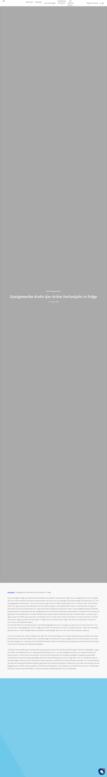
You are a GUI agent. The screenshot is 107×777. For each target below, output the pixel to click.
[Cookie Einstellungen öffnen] (4, 774)
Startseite (11, 592)
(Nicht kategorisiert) (53, 291)
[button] (102, 772)
